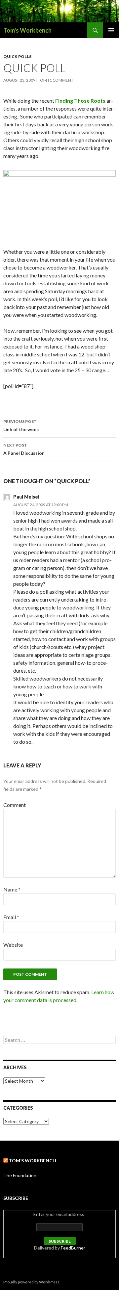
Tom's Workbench (27, 30)
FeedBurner (73, 1248)
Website (13, 945)
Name (11, 889)
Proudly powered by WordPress (31, 1281)
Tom (42, 80)
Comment (14, 805)
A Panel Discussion (24, 449)
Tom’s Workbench (32, 1160)
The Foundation (19, 1175)
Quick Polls (17, 56)
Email (11, 917)
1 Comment (61, 80)
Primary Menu (111, 30)
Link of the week (21, 425)
